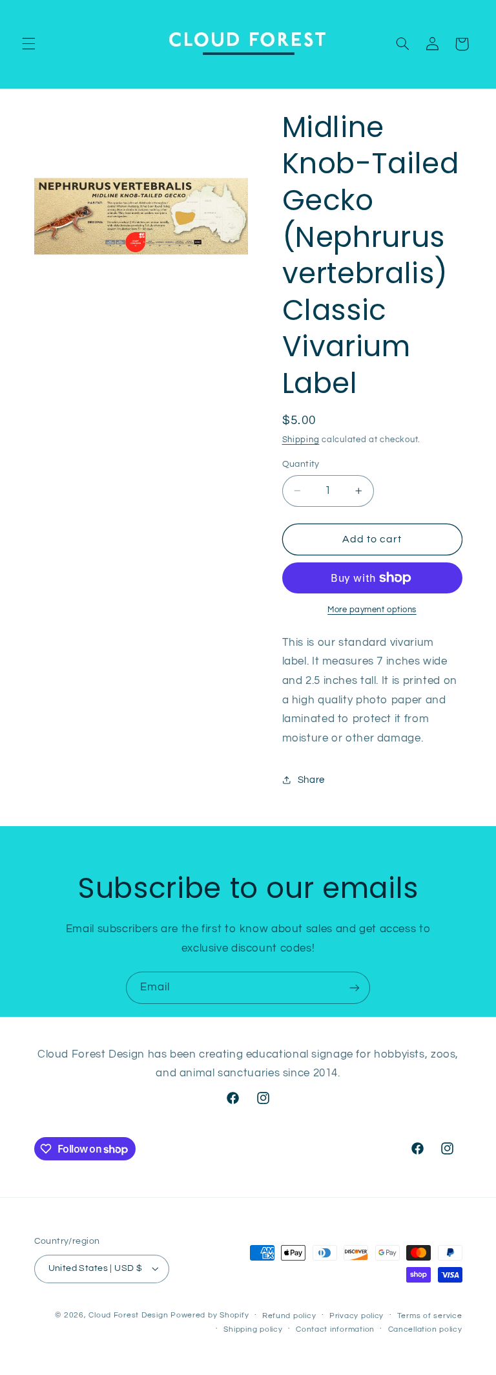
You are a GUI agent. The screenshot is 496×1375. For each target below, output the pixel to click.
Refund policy (289, 1315)
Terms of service (429, 1315)
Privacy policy (356, 1315)
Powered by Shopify (209, 1315)
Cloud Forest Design (128, 1315)
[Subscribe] (354, 987)
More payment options (372, 610)
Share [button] (311, 780)
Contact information (335, 1329)
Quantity (301, 464)
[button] (28, 44)
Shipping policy (252, 1329)
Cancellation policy (425, 1329)
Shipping (301, 440)
